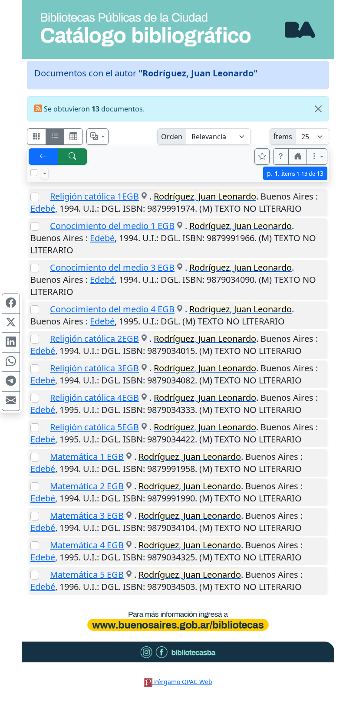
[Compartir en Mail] (11, 401)
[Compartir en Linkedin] (11, 342)
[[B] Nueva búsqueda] (72, 156)
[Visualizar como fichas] (36, 136)
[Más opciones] (317, 156)
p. (295, 173)
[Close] (318, 109)
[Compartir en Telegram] (11, 381)
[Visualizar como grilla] (73, 136)
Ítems (283, 136)
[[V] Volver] (43, 156)
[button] (281, 156)
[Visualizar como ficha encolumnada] (55, 136)
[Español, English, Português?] (97, 136)
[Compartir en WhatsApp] (11, 362)
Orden (171, 136)
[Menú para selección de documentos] (45, 173)
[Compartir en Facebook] (11, 303)
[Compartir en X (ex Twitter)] (11, 323)
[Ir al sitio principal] (178, 29)
